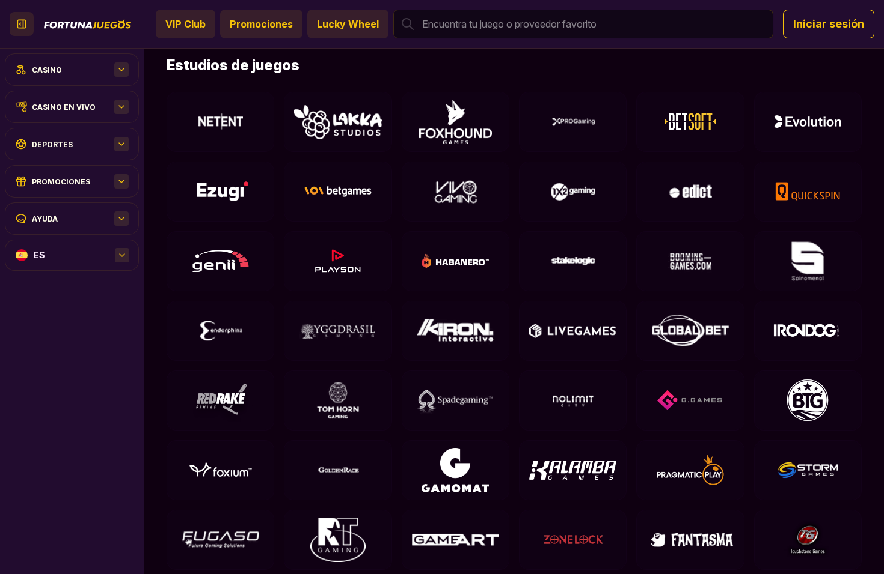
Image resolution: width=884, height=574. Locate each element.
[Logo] (87, 24)
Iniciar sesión (828, 23)
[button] (583, 24)
